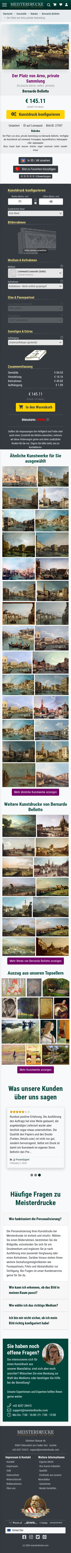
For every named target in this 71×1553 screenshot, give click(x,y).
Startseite (8, 13)
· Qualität (42, 1470)
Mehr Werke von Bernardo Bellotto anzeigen (36, 961)
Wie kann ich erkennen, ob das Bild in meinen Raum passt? (34, 1290)
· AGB (8, 1470)
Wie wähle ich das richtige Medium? (33, 1305)
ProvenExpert (22, 1159)
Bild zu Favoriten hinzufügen (38, 169)
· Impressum (11, 1466)
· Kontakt (9, 1461)
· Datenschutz (12, 1475)
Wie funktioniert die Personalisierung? (35, 1219)
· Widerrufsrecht (13, 1479)
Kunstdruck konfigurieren (38, 114)
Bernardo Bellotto (51, 13)
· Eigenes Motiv (46, 1461)
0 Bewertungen (43, 176)
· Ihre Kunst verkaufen (49, 1466)
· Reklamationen (13, 1483)
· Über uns (10, 1488)
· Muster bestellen (47, 1488)
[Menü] (4, 5)
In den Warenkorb (37, 407)
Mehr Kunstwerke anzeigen (36, 1069)
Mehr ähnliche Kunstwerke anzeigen (35, 792)
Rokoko (34, 13)
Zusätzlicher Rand (16, 209)
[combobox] (35, 213)
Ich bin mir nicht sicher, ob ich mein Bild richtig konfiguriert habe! (33, 1320)
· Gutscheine (44, 1483)
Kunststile (22, 13)
